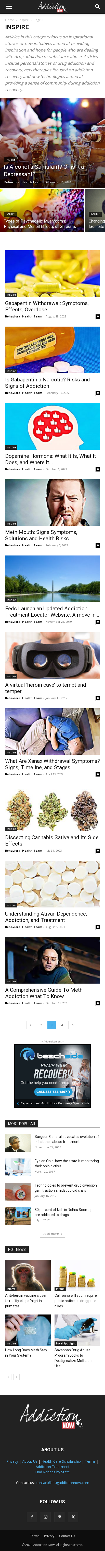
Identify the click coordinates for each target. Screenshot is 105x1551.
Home (9, 20)
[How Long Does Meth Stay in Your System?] (28, 1330)
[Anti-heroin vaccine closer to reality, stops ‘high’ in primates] (28, 1275)
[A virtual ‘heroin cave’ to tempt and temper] (52, 655)
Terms (90, 1461)
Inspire (24, 20)
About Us (29, 1461)
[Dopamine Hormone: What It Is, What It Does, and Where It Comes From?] (52, 426)
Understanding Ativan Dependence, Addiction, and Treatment (46, 917)
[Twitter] (73, 1517)
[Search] (98, 7)
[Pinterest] (59, 1517)
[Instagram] (46, 1517)
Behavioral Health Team (22, 182)
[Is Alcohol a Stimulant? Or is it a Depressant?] (52, 143)
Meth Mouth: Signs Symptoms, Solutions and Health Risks (41, 535)
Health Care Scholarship (61, 1461)
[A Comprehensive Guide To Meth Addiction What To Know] (52, 960)
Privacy (12, 1461)
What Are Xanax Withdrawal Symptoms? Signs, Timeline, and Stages (52, 764)
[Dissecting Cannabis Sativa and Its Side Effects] (52, 807)
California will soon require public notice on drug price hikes (76, 1300)
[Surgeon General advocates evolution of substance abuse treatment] (18, 1143)
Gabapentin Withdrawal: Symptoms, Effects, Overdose (47, 306)
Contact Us (67, 1536)
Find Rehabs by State (52, 1472)
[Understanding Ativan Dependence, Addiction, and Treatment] (52, 884)
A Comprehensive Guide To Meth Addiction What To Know (44, 993)
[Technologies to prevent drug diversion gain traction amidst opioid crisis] (18, 1192)
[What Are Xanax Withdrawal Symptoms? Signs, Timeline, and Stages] (52, 731)
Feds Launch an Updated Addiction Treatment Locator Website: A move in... (52, 611)
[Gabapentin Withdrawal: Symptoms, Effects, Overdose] (52, 273)
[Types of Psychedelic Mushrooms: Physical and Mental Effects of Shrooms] (42, 220)
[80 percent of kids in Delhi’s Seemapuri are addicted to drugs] (18, 1216)
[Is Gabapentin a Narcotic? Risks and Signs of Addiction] (52, 350)
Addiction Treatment (53, 1466)
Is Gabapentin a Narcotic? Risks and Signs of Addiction (47, 383)
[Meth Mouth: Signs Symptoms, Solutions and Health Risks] (52, 502)
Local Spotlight (66, 1343)
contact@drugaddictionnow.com (62, 1482)
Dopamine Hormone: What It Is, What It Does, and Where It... (50, 459)
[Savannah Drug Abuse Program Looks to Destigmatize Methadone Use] (77, 1330)
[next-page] (72, 1025)
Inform (11, 1289)
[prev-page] (30, 1025)
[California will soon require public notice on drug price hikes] (77, 1275)
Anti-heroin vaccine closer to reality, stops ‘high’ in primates (26, 1300)
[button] (9, 7)
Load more (51, 1234)
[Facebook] (32, 1517)
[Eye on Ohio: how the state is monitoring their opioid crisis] (18, 1167)
